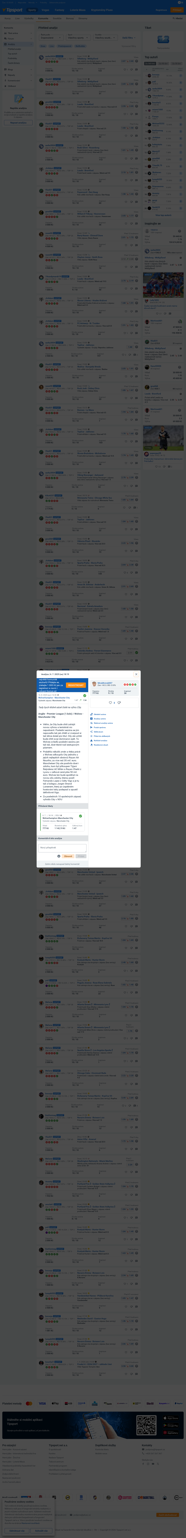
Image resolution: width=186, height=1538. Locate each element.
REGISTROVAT (76, 685)
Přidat (81, 856)
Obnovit (68, 856)
